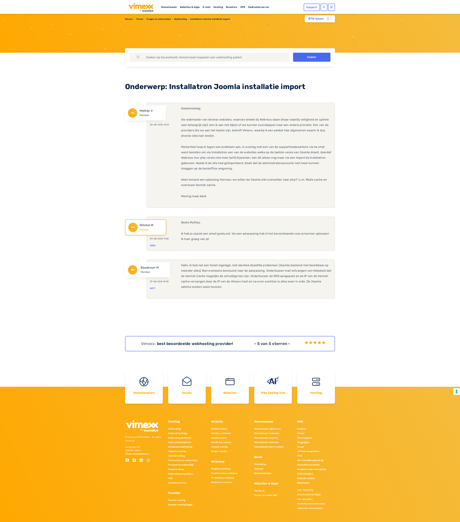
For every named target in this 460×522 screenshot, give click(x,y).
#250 (152, 245)
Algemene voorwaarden (310, 508)
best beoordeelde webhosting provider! (195, 343)
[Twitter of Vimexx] (135, 460)
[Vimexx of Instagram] (149, 460)
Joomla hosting (176, 456)
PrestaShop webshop (222, 477)
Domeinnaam (169, 7)
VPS (242, 7)
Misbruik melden (306, 478)
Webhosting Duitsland (179, 438)
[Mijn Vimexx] (324, 7)
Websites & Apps (190, 7)
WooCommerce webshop (224, 473)
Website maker (219, 438)
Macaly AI (259, 490)
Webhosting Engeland (179, 442)
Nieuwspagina (304, 438)
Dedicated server (258, 7)
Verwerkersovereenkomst (311, 503)
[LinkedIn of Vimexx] (142, 460)
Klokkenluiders (305, 474)
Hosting (218, 7)
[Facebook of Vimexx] (128, 460)
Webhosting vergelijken (180, 474)
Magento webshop (221, 468)
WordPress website (221, 442)
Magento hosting (177, 451)
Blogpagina (303, 442)
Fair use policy (305, 499)
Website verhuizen (221, 433)
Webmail (258, 468)
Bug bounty (303, 483)
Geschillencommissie (308, 465)
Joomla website (219, 447)
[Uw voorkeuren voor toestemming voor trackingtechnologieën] (456, 391)
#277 (152, 288)
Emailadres (260, 464)
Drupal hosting (176, 469)
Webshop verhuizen (221, 482)
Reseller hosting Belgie (180, 504)
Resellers (231, 7)
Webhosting (180, 19)
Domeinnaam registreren (267, 429)
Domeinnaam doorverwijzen (269, 447)
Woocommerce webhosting (182, 460)
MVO (299, 456)
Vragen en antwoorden (159, 19)
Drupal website (219, 451)
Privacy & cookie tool (265, 495)
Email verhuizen (262, 473)
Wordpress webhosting (180, 447)
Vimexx (129, 19)
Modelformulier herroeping (311, 469)
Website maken (219, 429)
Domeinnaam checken (266, 438)
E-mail (207, 7)
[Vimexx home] (139, 6)
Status (300, 433)
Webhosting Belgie (178, 433)
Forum (139, 19)
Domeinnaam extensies (266, 442)
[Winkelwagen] (331, 7)
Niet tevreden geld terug (310, 460)
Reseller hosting (176, 500)
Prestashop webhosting (181, 465)
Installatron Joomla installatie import (210, 19)
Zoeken (311, 57)
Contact (301, 429)
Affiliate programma (308, 451)
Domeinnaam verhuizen (266, 433)
